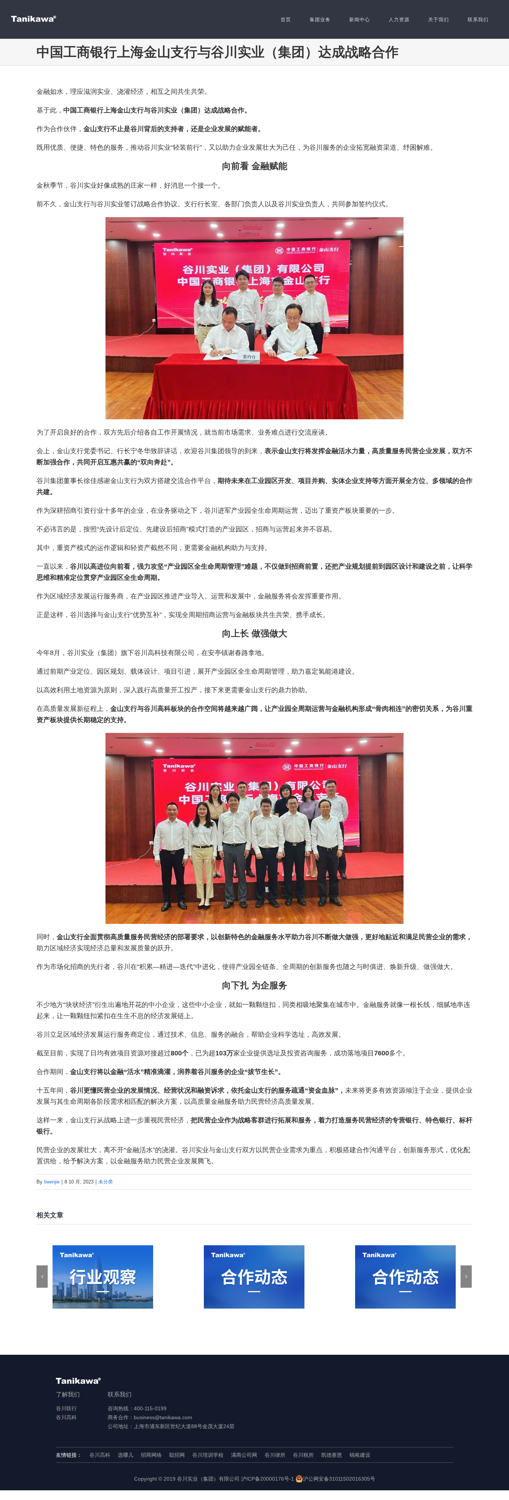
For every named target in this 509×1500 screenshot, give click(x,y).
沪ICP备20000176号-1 (267, 1479)
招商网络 (151, 1455)
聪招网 (177, 1455)
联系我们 (120, 1394)
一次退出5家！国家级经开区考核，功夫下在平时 (103, 1277)
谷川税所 (303, 1455)
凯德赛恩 (331, 1455)
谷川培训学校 (208, 1455)
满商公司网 (244, 1455)
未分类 (105, 1182)
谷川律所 (275, 1455)
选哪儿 (125, 1455)
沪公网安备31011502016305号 (339, 1479)
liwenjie (52, 1182)
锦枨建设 (360, 1455)
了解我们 (68, 1394)
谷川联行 (66, 1408)
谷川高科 (66, 1417)
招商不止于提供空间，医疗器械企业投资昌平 (405, 1277)
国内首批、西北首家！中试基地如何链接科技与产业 (254, 1277)
